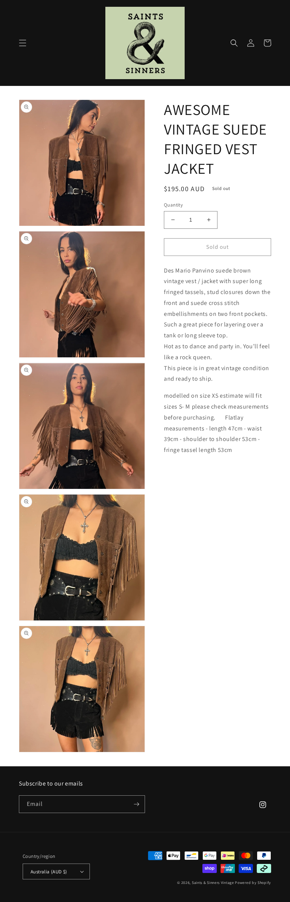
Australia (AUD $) (49, 871)
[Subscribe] (136, 804)
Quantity (173, 205)
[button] (22, 43)
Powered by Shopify (253, 882)
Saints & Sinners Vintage (213, 882)
